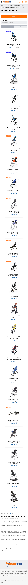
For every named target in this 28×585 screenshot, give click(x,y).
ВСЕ (12, 513)
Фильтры (14, 16)
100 (10, 513)
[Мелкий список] (20, 26)
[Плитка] (7, 26)
